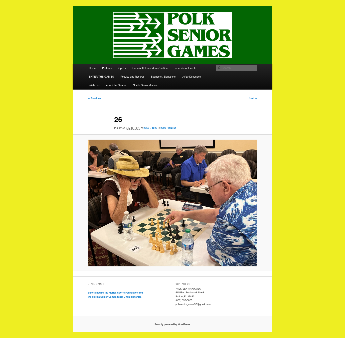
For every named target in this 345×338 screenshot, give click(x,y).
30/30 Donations (191, 76)
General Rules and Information (150, 68)
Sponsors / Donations (163, 76)
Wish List (94, 85)
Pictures (107, 68)
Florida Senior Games (145, 85)
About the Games (116, 85)
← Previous (94, 98)
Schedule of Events (185, 68)
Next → (253, 98)
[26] (172, 203)
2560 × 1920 (150, 128)
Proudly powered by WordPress (172, 324)
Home (92, 68)
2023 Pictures (168, 128)
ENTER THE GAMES (101, 76)
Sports (122, 68)
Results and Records (132, 76)
